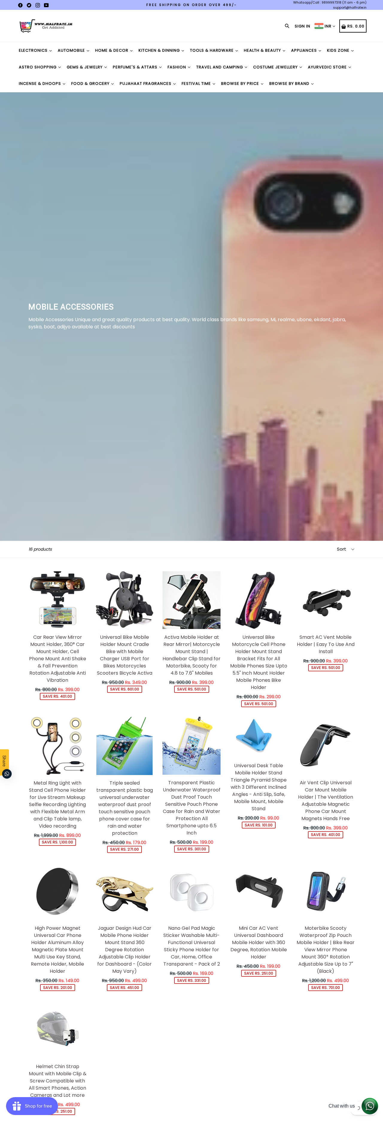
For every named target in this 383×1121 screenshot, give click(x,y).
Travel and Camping (220, 67)
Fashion (177, 67)
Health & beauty (263, 50)
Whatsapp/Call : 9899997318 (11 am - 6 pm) (330, 2)
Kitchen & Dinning (160, 50)
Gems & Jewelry (85, 67)
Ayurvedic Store (328, 67)
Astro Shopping (38, 67)
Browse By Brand (290, 83)
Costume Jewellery (276, 67)
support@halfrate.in (350, 7)
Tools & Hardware (212, 50)
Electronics (34, 50)
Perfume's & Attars (136, 67)
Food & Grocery (91, 83)
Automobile (72, 50)
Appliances (304, 50)
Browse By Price (240, 83)
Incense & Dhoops (40, 83)
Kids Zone (339, 50)
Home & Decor (112, 50)
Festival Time (197, 83)
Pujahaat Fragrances (146, 83)
